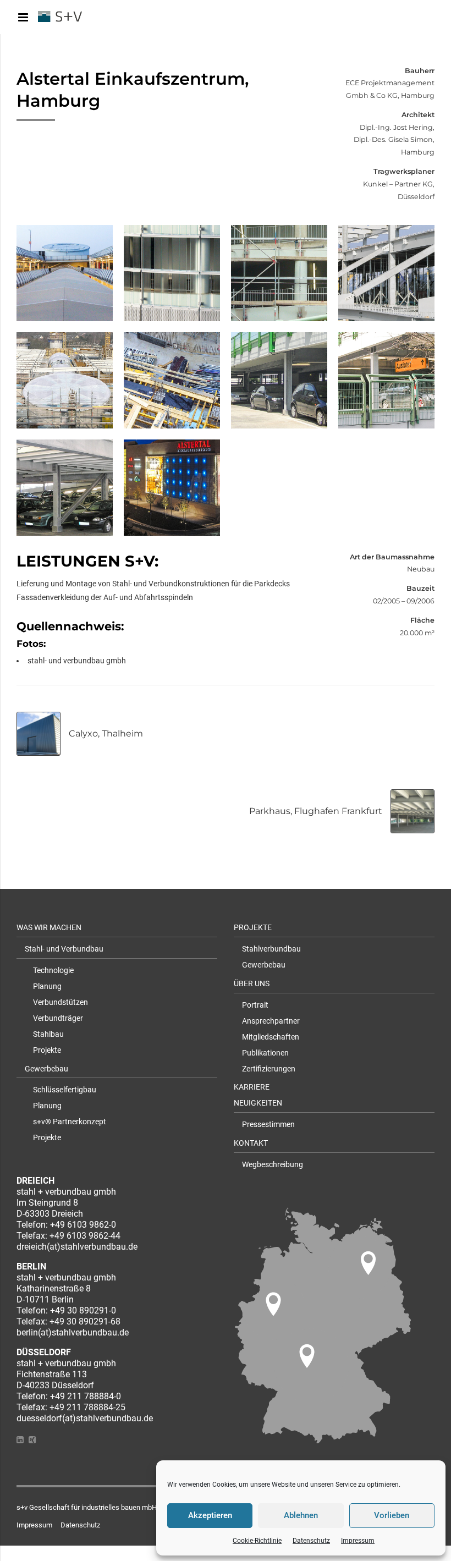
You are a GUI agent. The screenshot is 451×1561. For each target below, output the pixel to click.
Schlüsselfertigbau (64, 1089)
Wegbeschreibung (272, 1164)
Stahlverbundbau (271, 948)
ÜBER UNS (252, 983)
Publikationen (265, 1052)
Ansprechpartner (271, 1020)
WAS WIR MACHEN (48, 927)
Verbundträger (58, 1018)
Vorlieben (391, 1515)
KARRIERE (252, 1086)
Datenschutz (311, 1540)
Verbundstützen (60, 1002)
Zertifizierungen (268, 1068)
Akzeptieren (210, 1515)
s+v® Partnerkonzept (69, 1121)
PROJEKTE (253, 927)
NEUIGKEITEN (258, 1102)
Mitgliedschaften (270, 1036)
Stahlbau (48, 1034)
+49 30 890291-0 (83, 1310)
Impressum (358, 1540)
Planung (47, 986)
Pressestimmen (268, 1124)
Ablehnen (301, 1515)
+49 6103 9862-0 (83, 1224)
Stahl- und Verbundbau (64, 948)
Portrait (255, 1005)
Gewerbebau (46, 1068)
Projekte (47, 1050)
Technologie (53, 970)
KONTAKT (251, 1143)
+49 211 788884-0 (85, 1396)
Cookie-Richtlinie (257, 1540)
